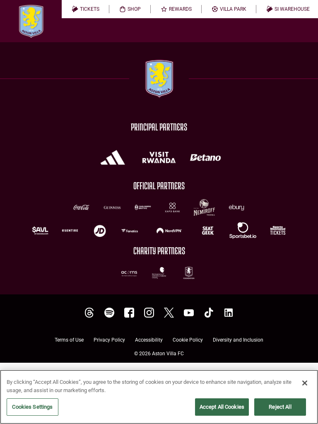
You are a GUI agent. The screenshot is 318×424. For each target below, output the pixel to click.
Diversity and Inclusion (238, 340)
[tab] (85, 9)
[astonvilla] (89, 313)
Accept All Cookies (222, 407)
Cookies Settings (32, 407)
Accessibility (149, 340)
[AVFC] (109, 313)
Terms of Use (69, 340)
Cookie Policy (188, 340)
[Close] (305, 383)
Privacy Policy (109, 340)
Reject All (280, 407)
